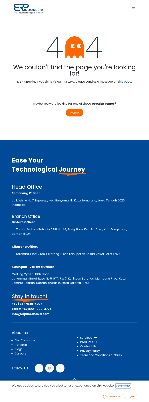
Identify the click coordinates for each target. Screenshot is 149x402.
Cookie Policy (123, 385)
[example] (60, 368)
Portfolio (21, 345)
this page (124, 82)
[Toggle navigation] (133, 9)
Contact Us (88, 346)
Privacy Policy (90, 351)
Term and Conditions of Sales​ (101, 355)
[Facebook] (39, 368)
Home (74, 112)
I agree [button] (130, 396)
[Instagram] (49, 368)
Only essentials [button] (113, 396)
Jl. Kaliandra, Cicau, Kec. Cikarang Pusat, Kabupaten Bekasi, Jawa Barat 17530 (66, 254)
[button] (74, 379)
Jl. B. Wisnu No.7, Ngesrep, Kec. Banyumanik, (42, 200)
